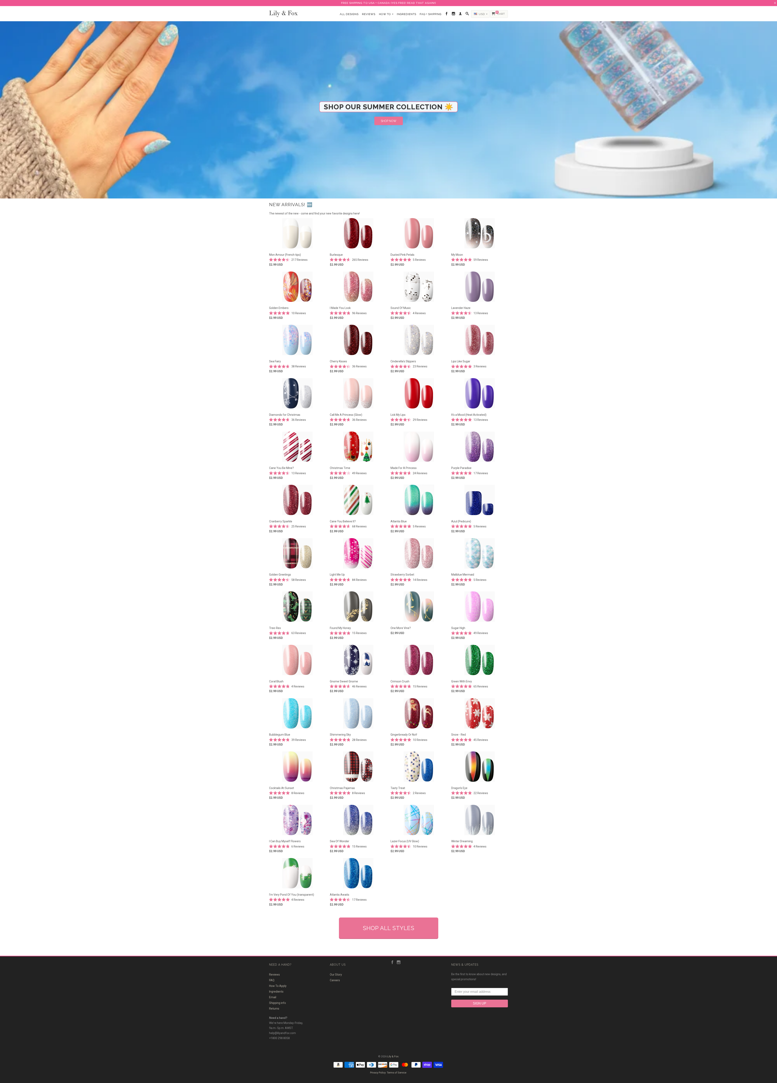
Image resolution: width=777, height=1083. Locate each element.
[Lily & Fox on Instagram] (453, 14)
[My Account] (460, 14)
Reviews (368, 14)
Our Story (336, 974)
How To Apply (278, 986)
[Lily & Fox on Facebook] (447, 14)
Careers (335, 980)
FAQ (271, 980)
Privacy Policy (378, 1072)
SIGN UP (479, 1003)
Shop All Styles (388, 928)
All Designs (349, 14)
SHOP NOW (388, 121)
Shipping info (277, 1003)
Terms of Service (396, 1072)
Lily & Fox (283, 13)
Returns (274, 1008)
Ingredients (406, 14)
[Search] (467, 14)
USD (483, 14)
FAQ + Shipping (431, 14)
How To (386, 14)
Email (272, 997)
